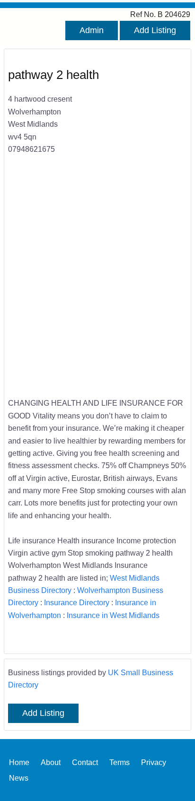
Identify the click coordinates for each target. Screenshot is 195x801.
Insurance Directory (76, 602)
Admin (92, 30)
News (18, 778)
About (51, 762)
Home (19, 762)
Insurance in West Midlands (113, 615)
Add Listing (155, 30)
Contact (85, 762)
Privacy (153, 762)
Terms (119, 762)
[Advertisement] (97, 282)
